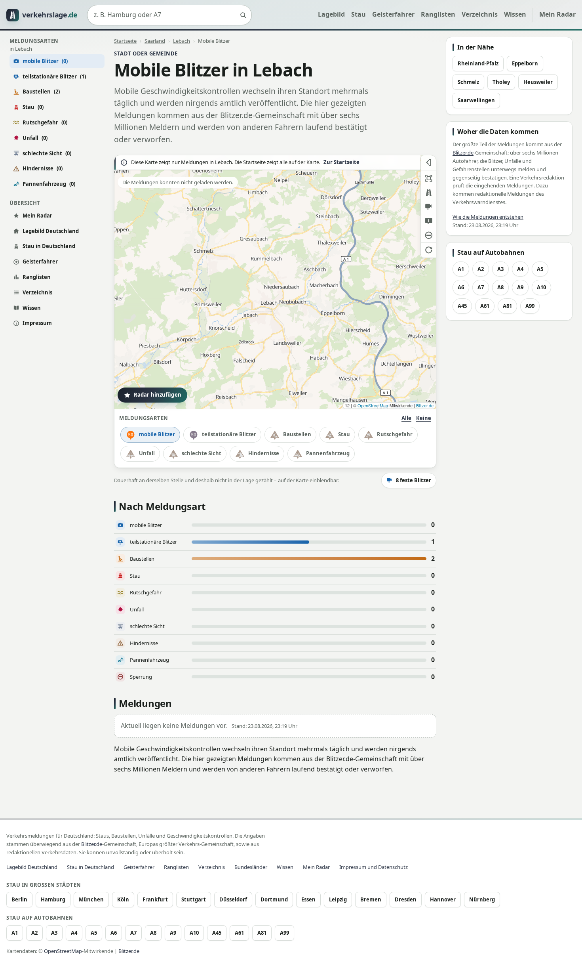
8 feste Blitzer (413, 480)
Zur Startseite (341, 162)
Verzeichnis (480, 14)
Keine (423, 418)
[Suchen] (243, 15)
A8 (500, 287)
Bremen (370, 899)
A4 (520, 269)
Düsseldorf (233, 899)
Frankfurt (155, 899)
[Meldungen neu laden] (428, 249)
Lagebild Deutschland (51, 231)
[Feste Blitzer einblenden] (428, 207)
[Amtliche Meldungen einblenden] (428, 221)
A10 (541, 287)
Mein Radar (557, 14)
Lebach (181, 40)
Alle (406, 418)
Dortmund (274, 899)
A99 (529, 305)
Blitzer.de (425, 405)
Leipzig (338, 899)
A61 (484, 305)
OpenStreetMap (373, 405)
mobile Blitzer (157, 434)
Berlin (19, 899)
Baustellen (41, 91)
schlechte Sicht (47, 153)
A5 (540, 269)
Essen (308, 899)
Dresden (406, 899)
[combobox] (169, 15)
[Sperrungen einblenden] (428, 235)
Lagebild (331, 14)
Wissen (515, 14)
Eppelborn (525, 63)
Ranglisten (438, 14)
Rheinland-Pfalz (478, 63)
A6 (461, 287)
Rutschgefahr (45, 122)
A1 (461, 269)
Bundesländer (250, 867)
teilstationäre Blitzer (54, 76)
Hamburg (53, 899)
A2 (480, 269)
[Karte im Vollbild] (428, 178)
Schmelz (468, 82)
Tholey (501, 82)
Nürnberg (482, 899)
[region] (275, 282)
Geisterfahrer (393, 14)
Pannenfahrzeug (49, 183)
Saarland (155, 40)
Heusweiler (538, 82)
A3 (500, 269)
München (91, 899)
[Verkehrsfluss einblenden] (428, 192)
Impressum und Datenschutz (373, 867)
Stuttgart (193, 899)
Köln (123, 899)
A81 (507, 305)
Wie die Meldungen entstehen (488, 216)
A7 (480, 287)
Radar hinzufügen (157, 394)
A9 (520, 287)
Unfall (35, 137)
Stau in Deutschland (49, 246)
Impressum (37, 322)
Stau (358, 14)
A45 (462, 305)
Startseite (125, 40)
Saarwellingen (476, 100)
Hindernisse (43, 168)
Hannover (443, 899)
